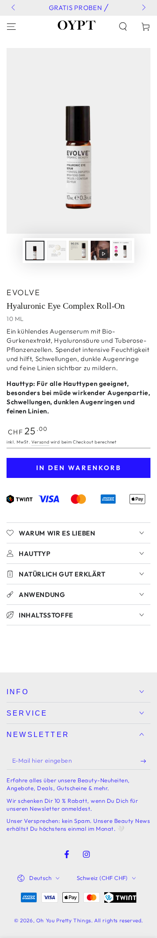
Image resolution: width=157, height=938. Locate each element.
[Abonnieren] (145, 761)
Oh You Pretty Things (63, 920)
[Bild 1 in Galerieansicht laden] (34, 250)
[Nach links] (14, 8)
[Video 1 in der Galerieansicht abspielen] (100, 250)
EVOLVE (23, 292)
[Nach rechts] (143, 8)
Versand (40, 442)
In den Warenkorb (78, 468)
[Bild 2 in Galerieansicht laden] (56, 250)
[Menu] (11, 26)
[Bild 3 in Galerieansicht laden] (78, 250)
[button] (123, 26)
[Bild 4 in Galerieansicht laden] (122, 250)
